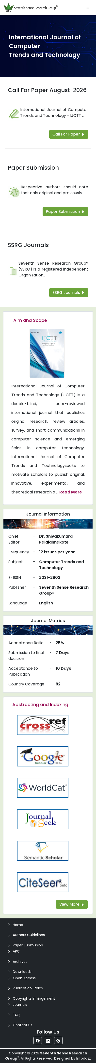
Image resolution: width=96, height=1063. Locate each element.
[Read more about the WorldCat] (42, 787)
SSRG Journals (28, 245)
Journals (20, 1004)
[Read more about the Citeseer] (42, 882)
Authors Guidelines (29, 934)
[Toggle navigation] (88, 7)
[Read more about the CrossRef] (42, 724)
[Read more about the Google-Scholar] (42, 756)
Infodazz (83, 1058)
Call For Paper (66, 134)
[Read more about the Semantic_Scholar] (42, 850)
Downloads (22, 971)
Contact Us (22, 1024)
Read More (70, 492)
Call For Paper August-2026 (47, 90)
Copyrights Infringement (34, 998)
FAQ (16, 1014)
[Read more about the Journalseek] (42, 819)
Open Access (24, 978)
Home (18, 924)
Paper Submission (33, 168)
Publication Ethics (28, 988)
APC (16, 951)
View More (69, 904)
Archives (20, 961)
